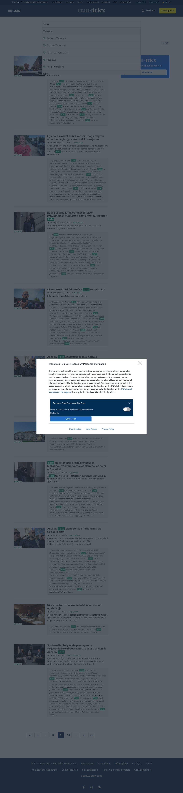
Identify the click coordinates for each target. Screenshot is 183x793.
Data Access (91, 429)
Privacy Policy (108, 429)
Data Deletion (75, 429)
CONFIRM (71, 419)
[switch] (127, 409)
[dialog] (91, 396)
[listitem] (90, 403)
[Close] (141, 364)
